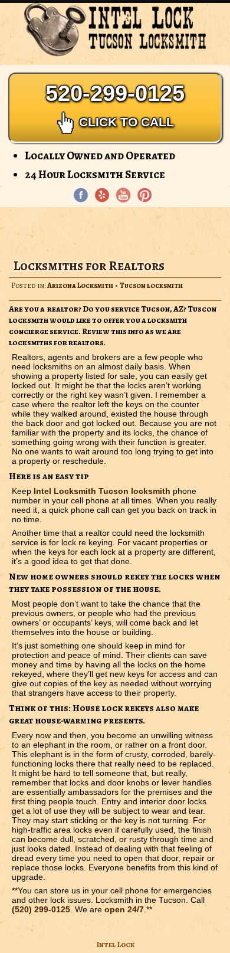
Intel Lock (115, 944)
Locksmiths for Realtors (89, 266)
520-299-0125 (115, 105)
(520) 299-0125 (41, 909)
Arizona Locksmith (80, 285)
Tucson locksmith (151, 285)
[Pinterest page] (144, 195)
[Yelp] (102, 195)
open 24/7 (124, 909)
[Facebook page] (81, 195)
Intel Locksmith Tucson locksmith (102, 491)
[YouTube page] (123, 195)
